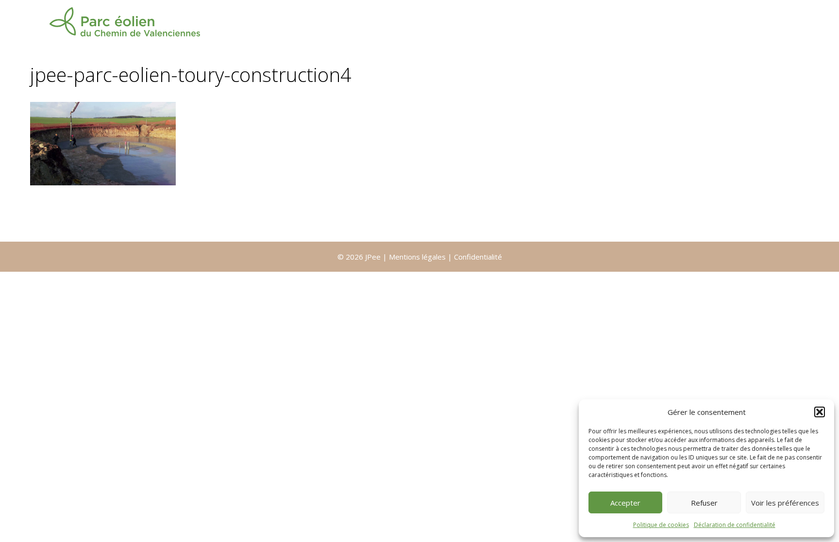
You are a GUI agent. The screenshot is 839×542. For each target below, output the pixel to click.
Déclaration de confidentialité (734, 525)
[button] (819, 412)
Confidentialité (478, 257)
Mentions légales (418, 257)
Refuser (704, 503)
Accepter (625, 503)
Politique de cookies (661, 525)
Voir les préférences (785, 503)
